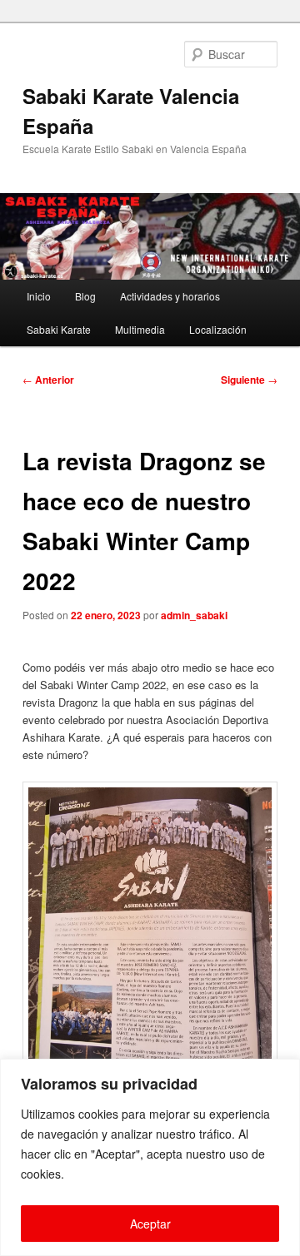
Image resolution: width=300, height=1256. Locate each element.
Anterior (48, 379)
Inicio (39, 296)
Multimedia (140, 329)
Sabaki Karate (59, 329)
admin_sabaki (194, 615)
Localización (218, 329)
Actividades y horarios (170, 296)
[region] (150, 1157)
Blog (85, 296)
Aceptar (150, 1223)
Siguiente (249, 379)
